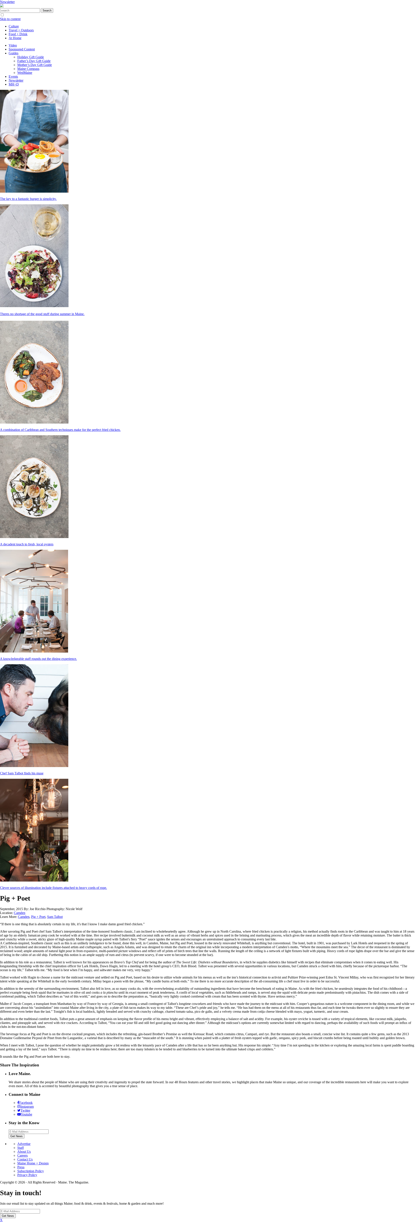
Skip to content (10, 19)
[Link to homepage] (1, 6)
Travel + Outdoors (21, 30)
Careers (22, 1155)
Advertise (23, 1144)
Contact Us (25, 1159)
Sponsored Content (22, 49)
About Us (24, 1151)
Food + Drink (18, 34)
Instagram (27, 1106)
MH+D (14, 84)
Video (13, 45)
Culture (14, 26)
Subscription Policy (30, 1171)
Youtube (26, 1114)
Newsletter (7, 2)
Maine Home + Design (33, 1163)
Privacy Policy (27, 1175)
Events (13, 76)
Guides (13, 53)
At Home (15, 38)
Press (20, 1167)
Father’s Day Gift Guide (34, 61)
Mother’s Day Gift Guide (34, 65)
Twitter (25, 1110)
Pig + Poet (38, 917)
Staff (20, 1147)
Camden (19, 913)
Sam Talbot (55, 917)
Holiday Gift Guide (30, 57)
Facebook (26, 1102)
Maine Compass (28, 69)
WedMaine (24, 72)
